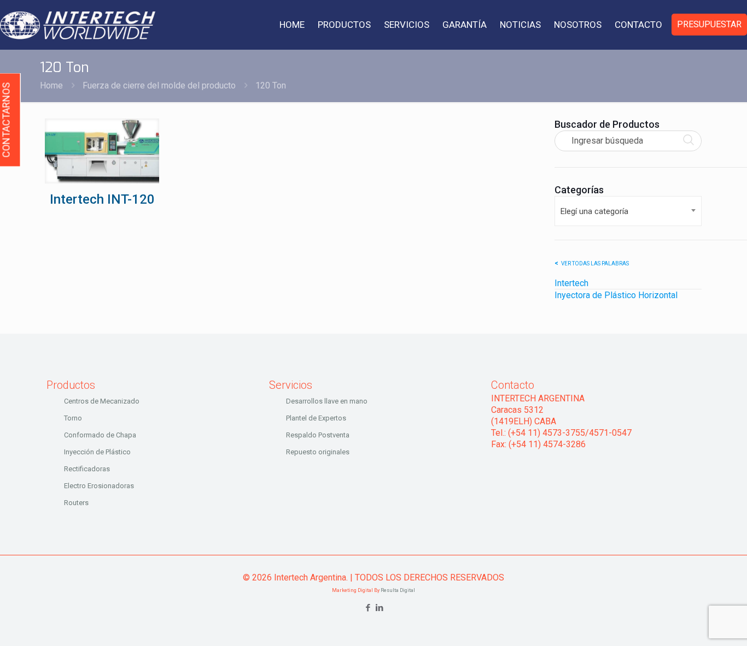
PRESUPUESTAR (709, 24)
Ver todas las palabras (595, 263)
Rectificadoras (87, 469)
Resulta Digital (398, 590)
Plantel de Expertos (316, 418)
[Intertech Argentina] (77, 24)
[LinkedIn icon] (379, 608)
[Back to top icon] (694, 623)
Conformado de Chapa (100, 435)
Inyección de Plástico (97, 452)
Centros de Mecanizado (101, 401)
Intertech (571, 283)
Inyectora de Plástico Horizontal (616, 295)
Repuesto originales (317, 452)
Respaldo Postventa (317, 435)
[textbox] (628, 211)
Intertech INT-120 (102, 199)
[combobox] (628, 211)
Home (51, 85)
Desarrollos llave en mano (326, 401)
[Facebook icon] (368, 608)
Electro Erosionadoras (99, 486)
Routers (76, 503)
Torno (73, 418)
